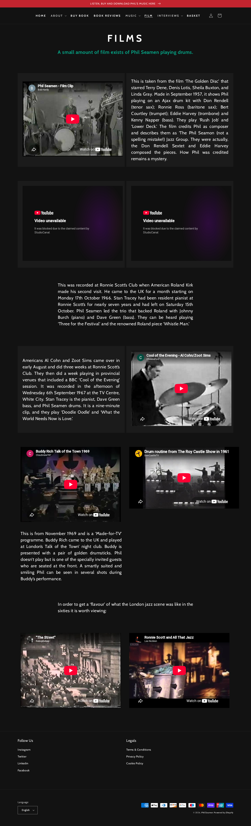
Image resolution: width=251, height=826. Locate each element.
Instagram (24, 749)
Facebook (24, 770)
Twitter (22, 756)
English (26, 810)
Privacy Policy (135, 756)
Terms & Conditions (138, 749)
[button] (58, 16)
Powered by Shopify (223, 812)
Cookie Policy (134, 763)
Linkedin (23, 763)
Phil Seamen (207, 812)
